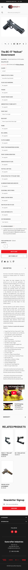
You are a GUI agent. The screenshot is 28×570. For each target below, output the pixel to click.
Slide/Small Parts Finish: (8, 190)
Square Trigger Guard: (7, 97)
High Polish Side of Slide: (7, 204)
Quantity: (3, 242)
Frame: (3, 125)
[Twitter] (10, 261)
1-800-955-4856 (15, 551)
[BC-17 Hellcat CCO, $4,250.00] (21, 440)
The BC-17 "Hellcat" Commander (6, 454)
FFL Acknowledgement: (7, 226)
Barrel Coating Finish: (7, 197)
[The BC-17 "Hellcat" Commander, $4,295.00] (7, 440)
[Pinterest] (13, 261)
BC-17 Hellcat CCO (20, 453)
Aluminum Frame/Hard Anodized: (10, 183)
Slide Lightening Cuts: (7, 212)
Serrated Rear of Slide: (7, 161)
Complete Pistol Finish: (7, 75)
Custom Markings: (6, 219)
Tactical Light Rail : (6, 168)
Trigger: (3, 89)
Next (25, 43)
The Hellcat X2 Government (5, 485)
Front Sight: (4, 111)
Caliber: (3, 68)
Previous (2, 43)
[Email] (5, 261)
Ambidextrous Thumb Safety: (9, 104)
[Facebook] (2, 261)
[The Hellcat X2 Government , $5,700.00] (7, 472)
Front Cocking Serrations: (8, 154)
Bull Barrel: (4, 133)
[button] (19, 64)
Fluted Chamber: (5, 140)
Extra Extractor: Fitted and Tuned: (10, 176)
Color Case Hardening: (7, 82)
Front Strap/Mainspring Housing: (10, 147)
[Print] (7, 261)
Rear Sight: (4, 118)
